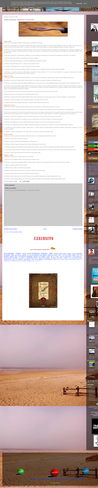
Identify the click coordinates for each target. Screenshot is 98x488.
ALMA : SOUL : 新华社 (65, 253)
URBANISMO (92, 391)
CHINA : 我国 (59, 256)
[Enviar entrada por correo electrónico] (20, 181)
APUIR (90, 320)
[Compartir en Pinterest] (29, 181)
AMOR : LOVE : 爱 (46, 256)
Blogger (62, 482)
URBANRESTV (92, 310)
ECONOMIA (91, 390)
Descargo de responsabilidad (51, 479)
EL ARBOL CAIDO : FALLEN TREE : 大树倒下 (70, 259)
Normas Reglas (80, 479)
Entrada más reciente (10, 229)
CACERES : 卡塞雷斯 (26, 260)
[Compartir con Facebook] (27, 181)
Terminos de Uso (35, 479)
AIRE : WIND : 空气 (73, 255)
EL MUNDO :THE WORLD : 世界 (41, 255)
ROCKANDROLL (92, 396)
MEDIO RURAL (92, 393)
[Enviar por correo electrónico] (23, 181)
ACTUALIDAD (92, 388)
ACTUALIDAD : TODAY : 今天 (15, 253)
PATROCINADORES (93, 400)
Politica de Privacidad (67, 479)
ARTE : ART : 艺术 (59, 255)
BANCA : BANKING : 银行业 (29, 256)
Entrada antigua (77, 229)
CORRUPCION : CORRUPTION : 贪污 (12, 260)
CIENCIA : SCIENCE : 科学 (64, 258)
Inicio (44, 229)
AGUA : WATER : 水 (23, 255)
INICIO (90, 386)
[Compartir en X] (26, 181)
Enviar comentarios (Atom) (16, 232)
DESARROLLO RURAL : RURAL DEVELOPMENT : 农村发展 (41, 258)
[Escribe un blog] (24, 181)
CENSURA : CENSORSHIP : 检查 (26, 259)
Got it (85, 3)
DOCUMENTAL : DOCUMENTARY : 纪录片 (47, 259)
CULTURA (91, 395)
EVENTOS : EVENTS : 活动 (42, 253)
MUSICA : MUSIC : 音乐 (11, 256)
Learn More (79, 3)
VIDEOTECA (91, 398)
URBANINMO (92, 360)
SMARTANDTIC (92, 347)
